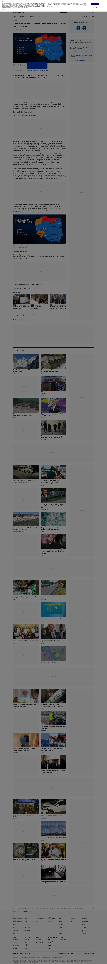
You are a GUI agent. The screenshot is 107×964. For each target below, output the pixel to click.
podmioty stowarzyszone (20, 3)
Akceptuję (95, 3)
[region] (53, 6)
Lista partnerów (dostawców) (51, 7)
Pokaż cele (95, 7)
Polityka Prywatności (5, 9)
